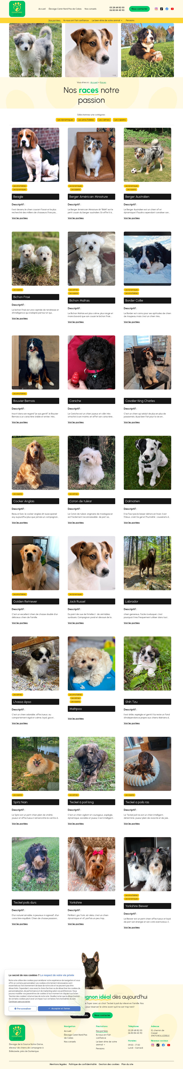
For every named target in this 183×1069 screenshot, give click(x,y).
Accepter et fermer (60, 1008)
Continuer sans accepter (19, 1002)
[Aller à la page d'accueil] (17, 9)
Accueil (42, 9)
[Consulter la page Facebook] (167, 8)
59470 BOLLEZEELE (160, 1033)
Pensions (130, 20)
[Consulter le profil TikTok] (161, 8)
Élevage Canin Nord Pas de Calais (65, 9)
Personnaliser (24, 1008)
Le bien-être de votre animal (106, 20)
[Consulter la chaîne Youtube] (172, 8)
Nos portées (54, 20)
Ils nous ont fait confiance (76, 20)
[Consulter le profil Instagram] (156, 8)
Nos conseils (90, 9)
